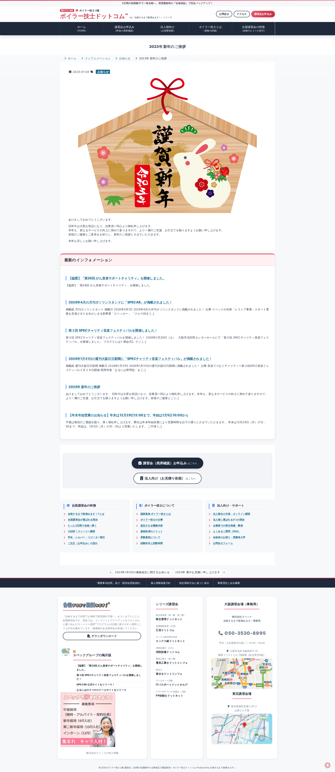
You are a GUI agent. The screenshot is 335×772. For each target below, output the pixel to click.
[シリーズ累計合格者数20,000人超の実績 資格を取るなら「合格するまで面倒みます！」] (86, 605)
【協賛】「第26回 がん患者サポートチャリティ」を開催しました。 (117, 278)
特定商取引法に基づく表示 (194, 582)
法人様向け (167, 28)
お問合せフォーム (223, 543)
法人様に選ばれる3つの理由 (228, 519)
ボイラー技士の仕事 (151, 519)
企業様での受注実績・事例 (228, 525)
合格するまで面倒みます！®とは (86, 513)
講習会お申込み (263, 13)
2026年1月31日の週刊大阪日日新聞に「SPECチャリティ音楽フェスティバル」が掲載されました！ (140, 358)
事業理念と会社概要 (229, 582)
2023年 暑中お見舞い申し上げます (197, 572)
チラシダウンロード (104, 636)
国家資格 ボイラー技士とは (155, 513)
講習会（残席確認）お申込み (170, 463)
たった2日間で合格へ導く (82, 525)
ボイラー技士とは (210, 28)
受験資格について (150, 537)
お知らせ (124, 58)
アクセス (242, 13)
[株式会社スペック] (65, 652)
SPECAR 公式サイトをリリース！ (96, 684)
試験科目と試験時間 (151, 543)
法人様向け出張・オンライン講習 (231, 513)
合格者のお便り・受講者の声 (229, 537)
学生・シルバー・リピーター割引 (86, 537)
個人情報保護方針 (161, 582)
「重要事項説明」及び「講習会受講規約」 (118, 582)
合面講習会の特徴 (253, 28)
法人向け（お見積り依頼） (170, 478)
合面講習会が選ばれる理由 (83, 519)
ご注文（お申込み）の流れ (83, 543)
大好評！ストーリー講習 (81, 531)
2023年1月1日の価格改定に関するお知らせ (142, 572)
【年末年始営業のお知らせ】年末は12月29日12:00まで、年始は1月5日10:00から (129, 415)
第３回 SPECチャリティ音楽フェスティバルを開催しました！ (113, 330)
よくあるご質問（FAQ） (227, 531)
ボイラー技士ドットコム (94, 16)
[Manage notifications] (327, 765)
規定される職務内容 (151, 525)
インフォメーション (97, 58)
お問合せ (224, 13)
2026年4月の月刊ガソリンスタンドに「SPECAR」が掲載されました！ (121, 302)
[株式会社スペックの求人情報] (102, 720)
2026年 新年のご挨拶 (84, 387)
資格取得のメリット (151, 531)
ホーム (81, 28)
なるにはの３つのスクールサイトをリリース (101, 689)
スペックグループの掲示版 (92, 655)
